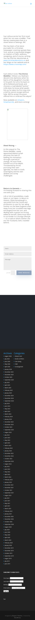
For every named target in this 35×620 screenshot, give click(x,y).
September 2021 (9, 493)
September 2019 (9, 556)
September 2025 (9, 380)
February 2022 (9, 479)
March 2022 (8, 477)
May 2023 (7, 440)
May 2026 (7, 364)
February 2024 (9, 416)
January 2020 (8, 545)
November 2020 (9, 519)
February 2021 (9, 511)
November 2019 (9, 550)
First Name (6, 578)
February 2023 (9, 448)
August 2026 (8, 356)
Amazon (21, 100)
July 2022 (7, 466)
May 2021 (7, 503)
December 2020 (9, 516)
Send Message (24, 273)
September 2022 (9, 461)
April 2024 (7, 411)
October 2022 (8, 458)
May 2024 (7, 409)
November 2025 (9, 374)
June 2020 (7, 532)
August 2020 (8, 527)
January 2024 (8, 419)
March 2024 (8, 414)
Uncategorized (19, 366)
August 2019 (8, 558)
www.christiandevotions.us (14, 60)
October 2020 (8, 521)
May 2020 (7, 535)
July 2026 (7, 359)
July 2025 (7, 382)
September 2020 (9, 524)
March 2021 (8, 508)
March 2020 (8, 540)
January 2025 (8, 393)
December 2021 (9, 485)
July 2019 (7, 561)
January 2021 (8, 514)
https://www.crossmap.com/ (14, 64)
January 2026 (8, 369)
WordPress (17, 617)
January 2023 (8, 451)
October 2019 (8, 553)
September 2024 (9, 401)
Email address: (7, 588)
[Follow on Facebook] (6, 288)
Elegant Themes (17, 616)
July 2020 (7, 529)
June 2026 (7, 361)
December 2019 (9, 548)
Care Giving (18, 361)
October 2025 (8, 377)
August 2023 (8, 432)
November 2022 (9, 456)
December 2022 (9, 453)
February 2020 (9, 543)
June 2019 (7, 564)
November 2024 (9, 398)
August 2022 (8, 464)
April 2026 (7, 366)
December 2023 (9, 422)
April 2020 (7, 537)
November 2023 (9, 424)
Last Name (6, 581)
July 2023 (7, 435)
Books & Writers (19, 359)
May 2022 (7, 472)
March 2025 (8, 388)
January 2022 (8, 482)
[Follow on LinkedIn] (15, 288)
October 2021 (8, 490)
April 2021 (7, 506)
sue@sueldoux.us (8, 283)
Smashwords (8, 102)
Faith (16, 364)
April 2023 (7, 443)
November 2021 (9, 487)
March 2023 (8, 445)
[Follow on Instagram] (10, 288)
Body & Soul (18, 356)
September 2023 (9, 430)
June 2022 (7, 469)
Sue (4, 599)
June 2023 (7, 437)
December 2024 (9, 395)
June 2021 (7, 500)
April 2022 (7, 474)
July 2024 (7, 403)
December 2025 (9, 372)
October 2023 (8, 427)
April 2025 (7, 385)
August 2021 (8, 495)
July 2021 (7, 498)
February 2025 (9, 390)
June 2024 (7, 406)
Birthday (5, 584)
